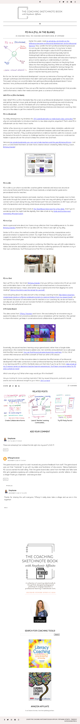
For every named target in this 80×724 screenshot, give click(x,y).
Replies (10, 485)
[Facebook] (59, 2)
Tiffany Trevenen (26, 314)
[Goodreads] (75, 2)
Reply (5, 450)
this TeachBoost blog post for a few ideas (48, 209)
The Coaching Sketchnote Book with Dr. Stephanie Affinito (50, 719)
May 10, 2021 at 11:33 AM (15, 441)
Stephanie (12, 438)
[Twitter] (63, 2)
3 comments (73, 385)
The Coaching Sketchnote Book (42, 36)
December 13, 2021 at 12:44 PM (18, 493)
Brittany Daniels (9, 147)
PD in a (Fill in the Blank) (40, 32)
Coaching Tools (24, 36)
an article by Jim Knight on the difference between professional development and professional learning (52, 43)
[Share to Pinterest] (16, 386)
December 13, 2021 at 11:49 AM (17, 460)
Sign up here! (45, 380)
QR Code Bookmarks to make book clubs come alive (53, 119)
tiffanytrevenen (14, 458)
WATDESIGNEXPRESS (70, 721)
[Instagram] (67, 2)
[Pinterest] (71, 2)
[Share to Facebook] (13, 386)
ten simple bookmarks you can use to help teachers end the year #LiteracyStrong (40, 142)
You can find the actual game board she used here (42, 352)
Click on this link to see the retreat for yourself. (27, 290)
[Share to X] (10, 386)
